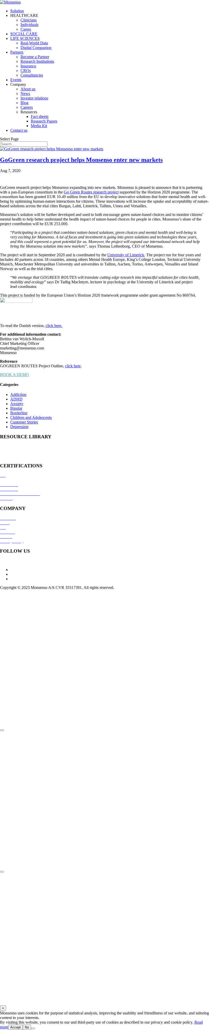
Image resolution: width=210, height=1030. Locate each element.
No (27, 1027)
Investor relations (34, 98)
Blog (24, 103)
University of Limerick (125, 255)
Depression (19, 427)
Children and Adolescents (31, 417)
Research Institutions (37, 61)
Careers (26, 107)
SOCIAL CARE (23, 34)
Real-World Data (34, 43)
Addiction (18, 394)
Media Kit (39, 126)
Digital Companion (35, 47)
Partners (16, 52)
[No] (33, 1028)
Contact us (18, 130)
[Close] (2, 730)
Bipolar (16, 408)
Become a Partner (34, 57)
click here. (54, 325)
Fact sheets (39, 116)
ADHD (16, 399)
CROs (25, 70)
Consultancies (31, 75)
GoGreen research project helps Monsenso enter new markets (81, 159)
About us (27, 89)
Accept (15, 1027)
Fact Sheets (9, 451)
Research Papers (44, 121)
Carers (25, 29)
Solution (17, 11)
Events (15, 80)
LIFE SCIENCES (25, 38)
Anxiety (16, 404)
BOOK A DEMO (14, 374)
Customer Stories (24, 422)
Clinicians (28, 20)
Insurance (28, 66)
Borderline (18, 413)
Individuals (29, 24)
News (25, 93)
